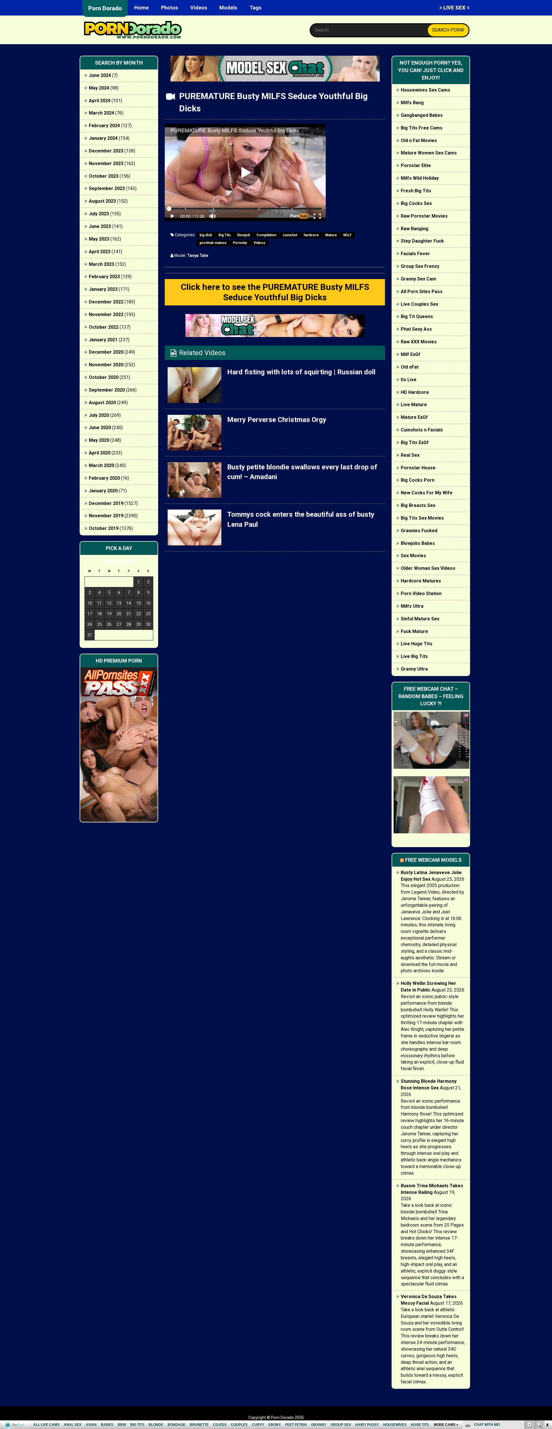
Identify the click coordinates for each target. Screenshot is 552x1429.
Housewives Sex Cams (425, 90)
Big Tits (224, 235)
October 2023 (103, 176)
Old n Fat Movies (419, 140)
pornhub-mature (213, 243)
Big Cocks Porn (417, 480)
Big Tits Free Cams (421, 128)
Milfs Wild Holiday (420, 178)
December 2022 (106, 302)
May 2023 (99, 239)
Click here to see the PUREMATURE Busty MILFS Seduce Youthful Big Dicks (275, 292)
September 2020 (107, 390)
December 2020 (106, 352)
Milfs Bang (412, 102)
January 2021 (103, 339)
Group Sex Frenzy (420, 266)
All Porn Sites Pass (421, 291)
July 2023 (99, 213)
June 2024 (100, 75)
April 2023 (99, 251)
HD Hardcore (415, 392)
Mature (331, 235)
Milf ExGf (410, 354)
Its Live (409, 379)
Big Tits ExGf (415, 442)
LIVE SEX (454, 8)
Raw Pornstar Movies (424, 216)
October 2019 (103, 528)
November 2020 (106, 364)
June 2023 (100, 226)
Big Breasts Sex (418, 505)
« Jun (89, 645)
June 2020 (100, 427)
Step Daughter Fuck (422, 241)
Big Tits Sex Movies (422, 518)
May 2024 (99, 88)
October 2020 (103, 377)
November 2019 (106, 515)
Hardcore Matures (421, 581)
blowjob (243, 235)
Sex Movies (413, 555)
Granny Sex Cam (418, 279)
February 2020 (104, 478)
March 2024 (101, 113)
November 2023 (106, 163)
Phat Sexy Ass (416, 329)
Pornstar (240, 243)
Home (141, 8)
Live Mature (414, 404)
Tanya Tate (197, 255)
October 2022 (103, 327)
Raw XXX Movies (419, 341)
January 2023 (103, 289)
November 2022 (106, 314)
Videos (198, 8)
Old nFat (410, 367)
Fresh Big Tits (416, 190)
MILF (347, 235)
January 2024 (103, 138)
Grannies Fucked (419, 530)
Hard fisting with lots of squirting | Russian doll (301, 372)
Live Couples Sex (419, 304)
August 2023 (102, 201)
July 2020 (99, 415)
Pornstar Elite (416, 165)
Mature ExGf (414, 417)
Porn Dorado (105, 8)
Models (228, 8)
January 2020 (103, 490)
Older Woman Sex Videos (428, 568)
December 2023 (106, 151)
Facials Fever (415, 253)
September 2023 (107, 188)
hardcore (311, 235)
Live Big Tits (414, 656)
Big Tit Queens (417, 316)
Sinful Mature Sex (420, 618)
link (547, 1339)
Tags (255, 8)
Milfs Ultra (412, 606)
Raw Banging (414, 228)
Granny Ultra (414, 669)
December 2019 (106, 503)
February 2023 (104, 276)
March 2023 (101, 264)
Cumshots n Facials (422, 430)
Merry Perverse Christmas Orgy (276, 420)
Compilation (266, 235)
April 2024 (99, 100)
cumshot (290, 235)
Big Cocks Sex (416, 203)
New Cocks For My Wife (427, 492)
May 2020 (99, 440)
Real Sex (410, 455)
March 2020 (101, 465)
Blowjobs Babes (418, 543)
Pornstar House (418, 467)
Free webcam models (433, 860)
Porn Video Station (421, 593)
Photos (169, 8)
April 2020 (99, 453)
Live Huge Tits (416, 643)
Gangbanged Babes (422, 115)
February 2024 (104, 125)
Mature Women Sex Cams (429, 153)
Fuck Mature (414, 631)
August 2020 (102, 402)
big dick (206, 235)
